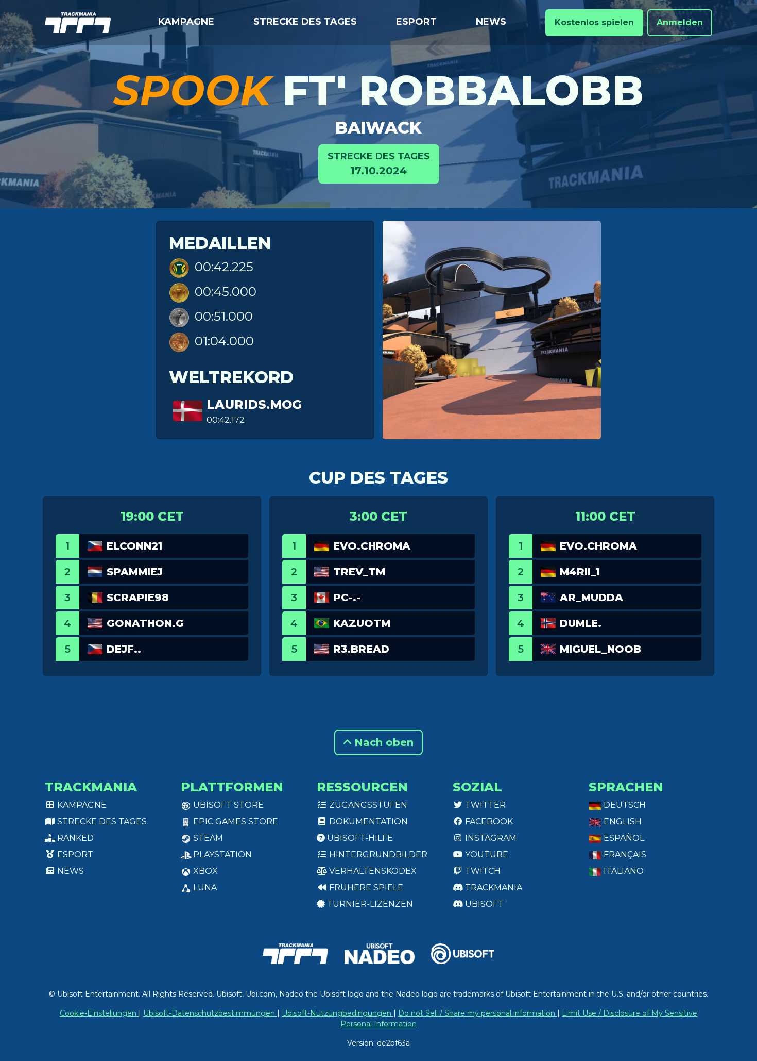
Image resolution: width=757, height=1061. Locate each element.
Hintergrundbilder (377, 854)
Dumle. (580, 623)
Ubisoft (483, 904)
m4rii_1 (580, 572)
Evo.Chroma (371, 546)
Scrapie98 (138, 597)
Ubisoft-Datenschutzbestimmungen (210, 1013)
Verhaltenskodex (372, 871)
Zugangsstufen (367, 805)
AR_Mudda (591, 597)
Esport (416, 21)
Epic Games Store (234, 821)
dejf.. (124, 649)
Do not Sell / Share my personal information (477, 1013)
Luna (204, 887)
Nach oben (382, 742)
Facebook (488, 821)
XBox (204, 871)
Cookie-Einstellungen (99, 1013)
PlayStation (221, 854)
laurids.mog (254, 404)
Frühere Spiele (365, 887)
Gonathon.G (145, 623)
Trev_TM (359, 572)
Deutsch (623, 805)
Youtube (485, 854)
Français (623, 854)
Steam (207, 838)
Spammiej (135, 572)
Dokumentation (367, 821)
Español (622, 838)
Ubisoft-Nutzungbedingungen (337, 1013)
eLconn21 (134, 546)
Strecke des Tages (305, 21)
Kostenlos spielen (594, 22)
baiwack (378, 128)
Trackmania (492, 887)
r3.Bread (361, 649)
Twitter (484, 805)
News (491, 21)
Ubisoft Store (227, 805)
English (621, 821)
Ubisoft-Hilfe (359, 838)
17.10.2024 (379, 164)
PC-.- (346, 597)
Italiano (622, 871)
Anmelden (680, 22)
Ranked (74, 838)
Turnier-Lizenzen (369, 904)
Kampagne (186, 21)
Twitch (482, 871)
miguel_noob (600, 649)
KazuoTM (361, 623)
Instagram (490, 838)
